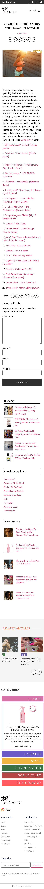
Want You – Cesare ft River (18, 245)
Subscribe (37, 864)
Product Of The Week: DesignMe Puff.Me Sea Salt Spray (27, 548)
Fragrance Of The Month (14, 483)
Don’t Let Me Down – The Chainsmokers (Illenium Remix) (16, 208)
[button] (10, 39)
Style (24, 655)
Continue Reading (23, 745)
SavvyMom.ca (9, 510)
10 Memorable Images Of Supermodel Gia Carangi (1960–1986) (25, 410)
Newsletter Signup (8, 2)
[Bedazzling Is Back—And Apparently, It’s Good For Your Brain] (32, 644)
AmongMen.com (10, 506)
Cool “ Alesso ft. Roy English (19, 255)
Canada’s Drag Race (12, 495)
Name (6, 348)
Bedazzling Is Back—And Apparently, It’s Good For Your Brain (26, 579)
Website (6, 369)
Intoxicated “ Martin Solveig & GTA (22, 287)
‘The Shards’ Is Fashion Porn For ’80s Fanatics (27, 562)
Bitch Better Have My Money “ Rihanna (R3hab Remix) (18, 276)
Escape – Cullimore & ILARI (19, 269)
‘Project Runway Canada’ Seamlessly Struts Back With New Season (26, 446)
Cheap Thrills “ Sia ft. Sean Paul (21, 282)
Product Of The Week (13, 487)
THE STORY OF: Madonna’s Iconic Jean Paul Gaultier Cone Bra (27, 422)
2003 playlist (27, 139)
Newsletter (8, 502)
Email (6, 359)
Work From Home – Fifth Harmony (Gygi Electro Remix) (20, 166)
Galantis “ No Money (16, 223)
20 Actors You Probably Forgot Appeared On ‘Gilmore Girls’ (27, 434)
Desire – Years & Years (17, 250)
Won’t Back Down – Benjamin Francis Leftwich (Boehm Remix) (21, 239)
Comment (7, 316)
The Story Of (9, 479)
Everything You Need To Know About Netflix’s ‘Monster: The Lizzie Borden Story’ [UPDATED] (27, 532)
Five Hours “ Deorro (18, 201)
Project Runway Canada (13, 491)
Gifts (6, 499)
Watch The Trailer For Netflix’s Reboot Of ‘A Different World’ (25, 595)
